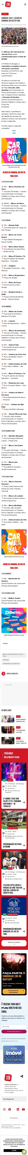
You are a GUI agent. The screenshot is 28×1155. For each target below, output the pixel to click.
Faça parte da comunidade (13, 991)
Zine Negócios (8, 1099)
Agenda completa (14, 942)
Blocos (14, 131)
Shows (14, 133)
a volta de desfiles (14, 71)
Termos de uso (14, 1041)
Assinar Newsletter (13, 1031)
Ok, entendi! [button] (14, 1150)
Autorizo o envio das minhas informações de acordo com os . (13, 1040)
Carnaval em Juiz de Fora (11, 663)
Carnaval (6, 660)
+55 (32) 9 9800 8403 (16, 1127)
